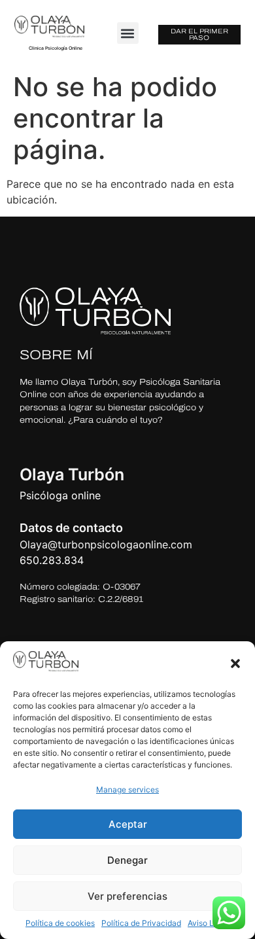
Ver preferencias (127, 896)
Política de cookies (60, 923)
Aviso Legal (209, 923)
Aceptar (128, 824)
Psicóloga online (60, 495)
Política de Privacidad (141, 923)
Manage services (127, 789)
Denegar (127, 860)
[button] (235, 663)
